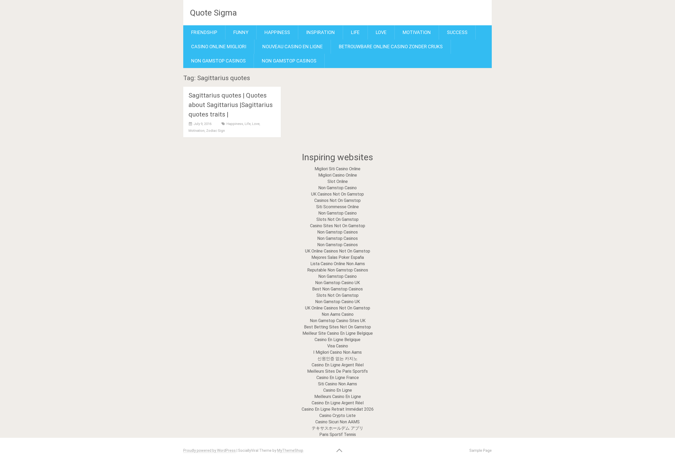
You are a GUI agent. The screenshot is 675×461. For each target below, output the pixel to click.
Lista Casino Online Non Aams (337, 263)
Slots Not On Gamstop (337, 219)
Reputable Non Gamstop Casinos (337, 270)
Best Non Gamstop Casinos (337, 289)
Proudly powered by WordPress (209, 450)
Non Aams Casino (338, 314)
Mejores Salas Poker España (337, 257)
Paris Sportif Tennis (337, 434)
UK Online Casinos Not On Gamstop (337, 251)
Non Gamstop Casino (337, 187)
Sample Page (480, 450)
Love (381, 32)
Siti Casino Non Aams (337, 383)
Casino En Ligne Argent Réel (338, 364)
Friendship (204, 32)
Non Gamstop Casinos (218, 61)
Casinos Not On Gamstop (337, 200)
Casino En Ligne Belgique (337, 339)
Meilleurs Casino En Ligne (337, 396)
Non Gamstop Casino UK (337, 282)
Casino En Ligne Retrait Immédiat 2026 (338, 409)
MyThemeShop (290, 450)
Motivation (417, 32)
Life (355, 32)
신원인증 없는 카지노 (337, 358)
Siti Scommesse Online (337, 206)
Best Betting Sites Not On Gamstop (337, 326)
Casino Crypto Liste (337, 415)
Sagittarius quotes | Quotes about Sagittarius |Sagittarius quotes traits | (231, 105)
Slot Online (337, 181)
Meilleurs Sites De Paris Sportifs (337, 371)
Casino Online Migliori (218, 46)
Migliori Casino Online (337, 175)
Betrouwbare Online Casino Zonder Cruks (391, 46)
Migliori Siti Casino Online (337, 168)
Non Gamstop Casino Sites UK (337, 320)
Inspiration (320, 32)
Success (457, 32)
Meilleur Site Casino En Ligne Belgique (337, 333)
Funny (240, 32)
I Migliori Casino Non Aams (337, 352)
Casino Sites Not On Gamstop (337, 225)
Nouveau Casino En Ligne (292, 46)
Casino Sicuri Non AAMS (337, 421)
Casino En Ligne (337, 390)
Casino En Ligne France (337, 377)
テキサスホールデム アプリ (337, 428)
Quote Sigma (213, 12)
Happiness (277, 32)
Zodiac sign (215, 131)
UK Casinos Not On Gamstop (337, 194)
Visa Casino (337, 345)
